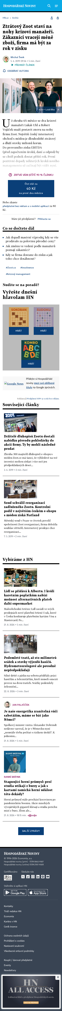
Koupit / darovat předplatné (18, 960)
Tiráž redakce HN (12, 911)
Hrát (19, 330)
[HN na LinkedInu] (38, 876)
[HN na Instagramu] (33, 876)
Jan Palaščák (21, 704)
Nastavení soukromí (14, 946)
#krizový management (18, 274)
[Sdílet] (51, 18)
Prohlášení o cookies (14, 941)
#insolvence (27, 267)
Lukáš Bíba (50, 110)
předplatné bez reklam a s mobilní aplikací (26, 206)
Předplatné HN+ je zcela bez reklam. (43, 398)
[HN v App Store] (38, 892)
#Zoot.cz (11, 267)
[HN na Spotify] (42, 876)
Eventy (7, 965)
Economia (9, 916)
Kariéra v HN (10, 921)
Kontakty (8, 906)
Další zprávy (31, 830)
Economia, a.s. (25, 858)
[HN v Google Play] (15, 892)
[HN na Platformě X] (23, 876)
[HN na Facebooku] (28, 876)
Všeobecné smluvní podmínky (19, 951)
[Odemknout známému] (57, 18)
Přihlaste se (44, 218)
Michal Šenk (17, 57)
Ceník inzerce (10, 927)
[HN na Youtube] (47, 876)
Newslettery (10, 970)
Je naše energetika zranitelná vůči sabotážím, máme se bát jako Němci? (31, 715)
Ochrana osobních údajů (16, 936)
